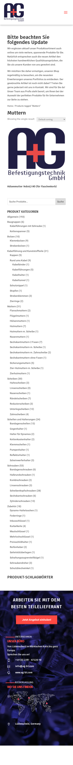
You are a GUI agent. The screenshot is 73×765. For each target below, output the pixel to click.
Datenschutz (40, 757)
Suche (60, 201)
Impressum (26, 757)
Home (10, 106)
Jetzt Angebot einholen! (36, 619)
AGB (51, 757)
